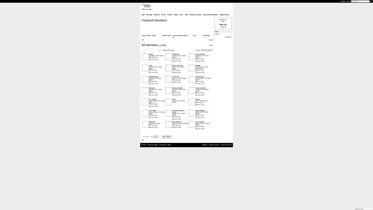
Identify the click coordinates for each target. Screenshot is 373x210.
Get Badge (228, 37)
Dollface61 (152, 122)
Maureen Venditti (177, 88)
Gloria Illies (175, 76)
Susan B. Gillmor (201, 88)
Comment (154, 57)
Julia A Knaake (146, 35)
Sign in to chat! (359, 209)
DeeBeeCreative (153, 76)
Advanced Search (168, 50)
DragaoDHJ (206, 35)
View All (211, 40)
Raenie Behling (200, 110)
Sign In (348, 1)
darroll (154, 35)
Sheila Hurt (175, 54)
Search (371, 1)
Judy (150, 65)
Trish (194, 35)
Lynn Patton (152, 110)
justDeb (198, 65)
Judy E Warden (200, 54)
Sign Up (343, 1)
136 (164, 137)
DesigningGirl (200, 76)
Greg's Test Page (177, 65)
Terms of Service (226, 145)
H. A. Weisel (152, 99)
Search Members (160, 50)
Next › (169, 137)
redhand (185, 35)
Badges (204, 145)
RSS (143, 40)
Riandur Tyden (166, 35)
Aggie (156, 145)
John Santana (200, 122)
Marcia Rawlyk (176, 122)
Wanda (151, 54)
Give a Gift (154, 59)
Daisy (174, 99)
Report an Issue (214, 145)
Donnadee (152, 88)
